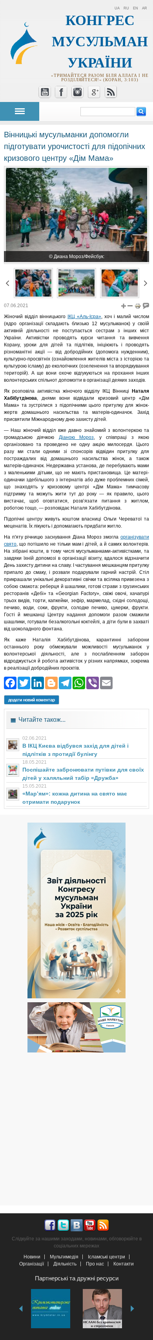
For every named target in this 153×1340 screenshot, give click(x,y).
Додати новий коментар (31, 699)
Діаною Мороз (76, 437)
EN (135, 8)
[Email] (106, 682)
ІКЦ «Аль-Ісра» (84, 316)
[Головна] (27, 62)
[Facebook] (10, 682)
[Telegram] (65, 682)
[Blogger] (51, 682)
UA (117, 8)
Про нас (95, 1264)
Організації (31, 1264)
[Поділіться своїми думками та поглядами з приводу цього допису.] (146, 305)
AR (144, 8)
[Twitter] (24, 682)
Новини (32, 1257)
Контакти (123, 1264)
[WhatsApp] (79, 682)
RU (126, 8)
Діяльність (64, 1264)
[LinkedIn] (37, 682)
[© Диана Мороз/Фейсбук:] (33, 294)
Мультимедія (64, 1257)
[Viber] (92, 682)
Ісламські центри (106, 1257)
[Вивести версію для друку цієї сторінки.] (138, 305)
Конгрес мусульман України (100, 42)
